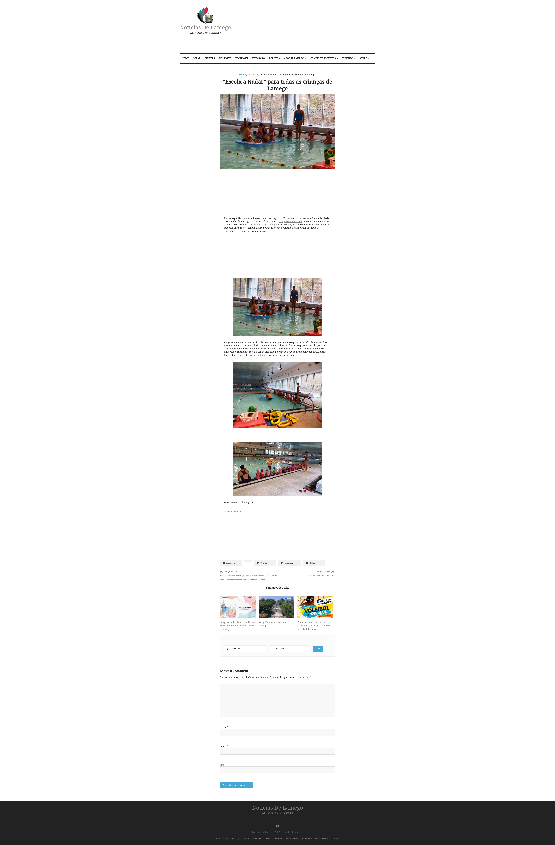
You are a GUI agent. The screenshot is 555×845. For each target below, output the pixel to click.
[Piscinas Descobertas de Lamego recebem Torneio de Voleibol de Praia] (315, 607)
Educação (258, 58)
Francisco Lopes (258, 355)
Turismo (347, 58)
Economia (241, 58)
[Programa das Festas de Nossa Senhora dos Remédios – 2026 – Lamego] (238, 607)
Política (274, 58)
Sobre (363, 58)
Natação (237, 511)
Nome (224, 727)
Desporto (225, 58)
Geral (196, 58)
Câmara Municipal (267, 224)
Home (185, 58)
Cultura (210, 58)
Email (224, 746)
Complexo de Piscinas (290, 221)
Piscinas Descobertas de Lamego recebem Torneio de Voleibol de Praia (314, 625)
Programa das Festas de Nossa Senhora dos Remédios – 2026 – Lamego (237, 625)
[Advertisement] (308, 28)
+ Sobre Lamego (294, 58)
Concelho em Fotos (323, 58)
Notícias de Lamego (205, 27)
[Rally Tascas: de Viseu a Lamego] (276, 607)
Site (222, 764)
